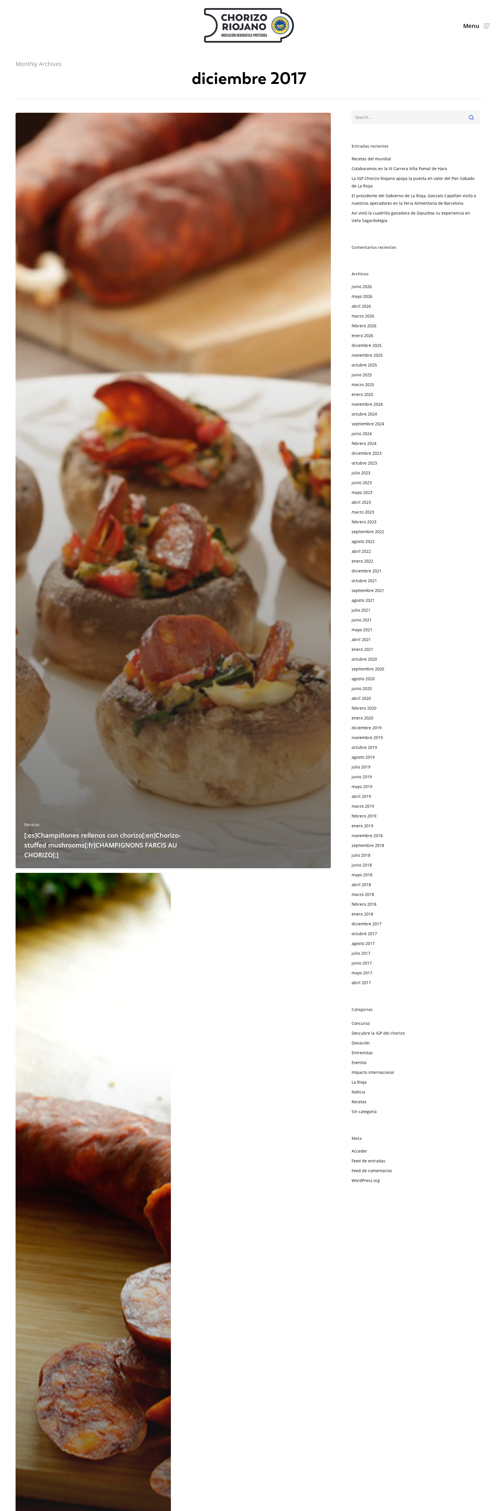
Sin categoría (364, 1111)
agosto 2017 (363, 943)
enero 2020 (362, 718)
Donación (361, 1043)
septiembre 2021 (368, 590)
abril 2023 (361, 502)
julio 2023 (361, 473)
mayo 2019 (362, 786)
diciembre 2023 (367, 453)
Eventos (359, 1062)
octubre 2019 (364, 747)
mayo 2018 (362, 874)
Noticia (358, 1092)
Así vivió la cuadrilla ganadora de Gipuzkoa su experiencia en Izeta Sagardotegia (411, 216)
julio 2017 (361, 953)
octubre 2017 (364, 933)
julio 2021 (361, 610)
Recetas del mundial (371, 158)
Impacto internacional (373, 1072)
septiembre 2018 (368, 845)
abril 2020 (361, 698)
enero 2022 (362, 561)
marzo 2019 (363, 806)
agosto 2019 (363, 757)
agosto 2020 (363, 678)
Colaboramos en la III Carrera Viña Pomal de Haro (399, 168)
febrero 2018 (364, 904)
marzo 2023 (363, 512)
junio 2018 (362, 865)
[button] (476, 25)
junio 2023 (362, 482)
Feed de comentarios (372, 1170)
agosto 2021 (363, 600)
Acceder (359, 1151)
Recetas (31, 824)
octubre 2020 (364, 659)
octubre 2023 (364, 463)
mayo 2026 (362, 296)
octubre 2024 (364, 414)
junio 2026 (362, 286)
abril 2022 (361, 551)
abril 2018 (361, 884)
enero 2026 (362, 335)
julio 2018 (361, 855)
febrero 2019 (364, 816)
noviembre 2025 (367, 355)
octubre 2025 (364, 365)
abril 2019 (361, 796)
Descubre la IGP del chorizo (378, 1033)
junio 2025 (362, 374)
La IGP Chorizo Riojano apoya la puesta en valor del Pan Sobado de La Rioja (413, 182)
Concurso (361, 1023)
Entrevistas (362, 1052)
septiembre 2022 (368, 531)
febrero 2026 (364, 325)
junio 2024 (362, 433)
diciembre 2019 (367, 727)
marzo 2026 (363, 316)
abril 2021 (361, 639)
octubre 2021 (364, 580)
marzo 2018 (363, 894)
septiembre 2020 (368, 669)
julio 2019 (361, 767)
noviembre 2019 (367, 737)
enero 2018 (362, 914)
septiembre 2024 (368, 423)
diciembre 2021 (367, 571)
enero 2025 (362, 394)
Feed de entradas (368, 1161)
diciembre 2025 (367, 345)
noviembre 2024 (367, 404)
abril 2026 (361, 306)
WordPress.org (366, 1180)
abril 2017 (361, 982)
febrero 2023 (364, 522)
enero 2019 (362, 825)
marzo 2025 (363, 384)
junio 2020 (362, 688)
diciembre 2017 (367, 923)
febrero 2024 (364, 443)
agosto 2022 (363, 541)
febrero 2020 (364, 708)
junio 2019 (362, 776)
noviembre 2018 (367, 835)
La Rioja (359, 1082)
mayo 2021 (362, 629)
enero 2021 (362, 649)
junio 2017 (362, 963)
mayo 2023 (362, 492)
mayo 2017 (362, 973)
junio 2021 (362, 620)
